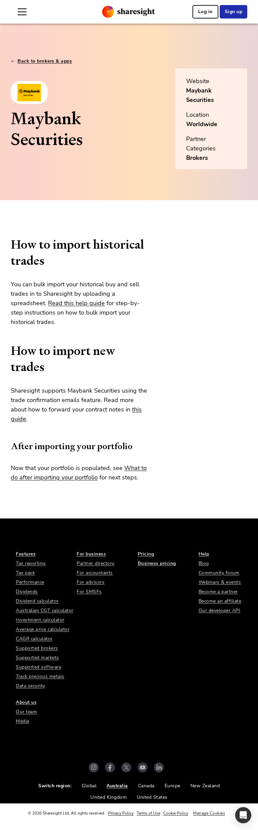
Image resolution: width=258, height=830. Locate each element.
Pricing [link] (146, 554)
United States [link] (152, 797)
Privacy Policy (121, 813)
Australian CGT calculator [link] (45, 610)
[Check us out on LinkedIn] (159, 767)
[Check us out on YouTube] (142, 767)
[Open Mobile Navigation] (22, 11)
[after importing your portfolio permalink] (7, 446)
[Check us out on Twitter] (126, 767)
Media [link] (22, 721)
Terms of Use (148, 813)
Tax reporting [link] (31, 563)
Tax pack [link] (25, 573)
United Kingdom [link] (108, 797)
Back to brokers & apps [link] (44, 61)
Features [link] (26, 554)
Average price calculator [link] (43, 629)
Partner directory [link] (96, 563)
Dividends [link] (27, 591)
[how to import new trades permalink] (7, 351)
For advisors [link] (90, 582)
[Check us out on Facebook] (110, 767)
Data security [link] (30, 686)
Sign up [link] (234, 11)
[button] (243, 815)
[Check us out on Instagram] (93, 767)
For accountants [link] (95, 573)
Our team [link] (26, 712)
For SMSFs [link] (89, 591)
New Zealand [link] (205, 786)
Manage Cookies (209, 813)
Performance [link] (30, 582)
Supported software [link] (38, 667)
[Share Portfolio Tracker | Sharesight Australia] (128, 12)
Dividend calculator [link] (37, 601)
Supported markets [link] (37, 657)
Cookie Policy (175, 813)
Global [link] (89, 786)
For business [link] (91, 554)
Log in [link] (205, 11)
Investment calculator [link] (40, 620)
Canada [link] (146, 786)
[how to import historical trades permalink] (7, 245)
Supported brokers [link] (37, 648)
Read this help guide (76, 303)
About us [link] (26, 702)
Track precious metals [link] (40, 676)
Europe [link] (172, 786)
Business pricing (157, 563)
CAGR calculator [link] (34, 639)
